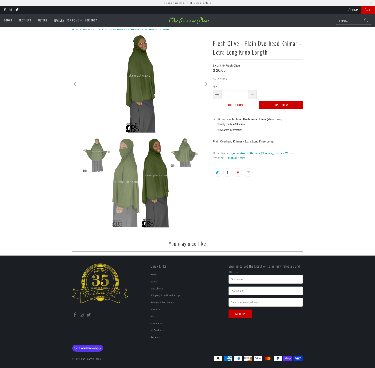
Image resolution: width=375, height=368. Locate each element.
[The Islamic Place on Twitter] (17, 9)
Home (153, 274)
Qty (215, 86)
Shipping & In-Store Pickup (165, 295)
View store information (229, 129)
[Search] (366, 20)
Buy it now (281, 105)
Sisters (279, 153)
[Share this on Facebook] (227, 172)
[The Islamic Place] (189, 20)
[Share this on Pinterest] (238, 172)
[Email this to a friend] (248, 172)
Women (290, 153)
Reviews (155, 337)
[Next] (206, 84)
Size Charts (156, 288)
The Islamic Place (91, 358)
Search (154, 281)
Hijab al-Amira (238, 153)
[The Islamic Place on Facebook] (4, 9)
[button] (10, 20)
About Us (155, 309)
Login (355, 9)
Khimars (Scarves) (261, 153)
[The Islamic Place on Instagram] (10, 9)
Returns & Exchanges (162, 302)
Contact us (156, 323)
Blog (152, 316)
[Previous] (75, 84)
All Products (157, 330)
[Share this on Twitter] (217, 172)
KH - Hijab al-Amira (233, 158)
